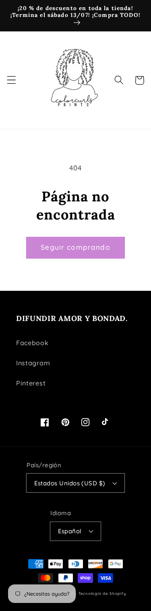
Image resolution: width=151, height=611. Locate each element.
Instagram (33, 363)
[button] (11, 80)
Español (70, 531)
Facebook (32, 343)
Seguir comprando (75, 247)
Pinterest (31, 383)
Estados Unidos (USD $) (69, 483)
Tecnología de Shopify (102, 593)
